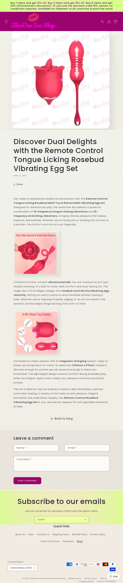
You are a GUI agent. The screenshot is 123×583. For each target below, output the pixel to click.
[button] (6, 21)
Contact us (43, 534)
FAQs (31, 534)
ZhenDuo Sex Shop (38, 578)
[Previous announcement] (6, 6)
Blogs (80, 541)
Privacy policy (90, 578)
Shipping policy (86, 581)
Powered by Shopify (57, 578)
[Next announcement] (117, 6)
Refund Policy (79, 534)
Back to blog (64, 418)
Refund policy (75, 578)
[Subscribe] (85, 519)
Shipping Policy (60, 534)
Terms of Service (50, 541)
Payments (68, 541)
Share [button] (19, 184)
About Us (20, 534)
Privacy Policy (98, 534)
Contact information (106, 581)
